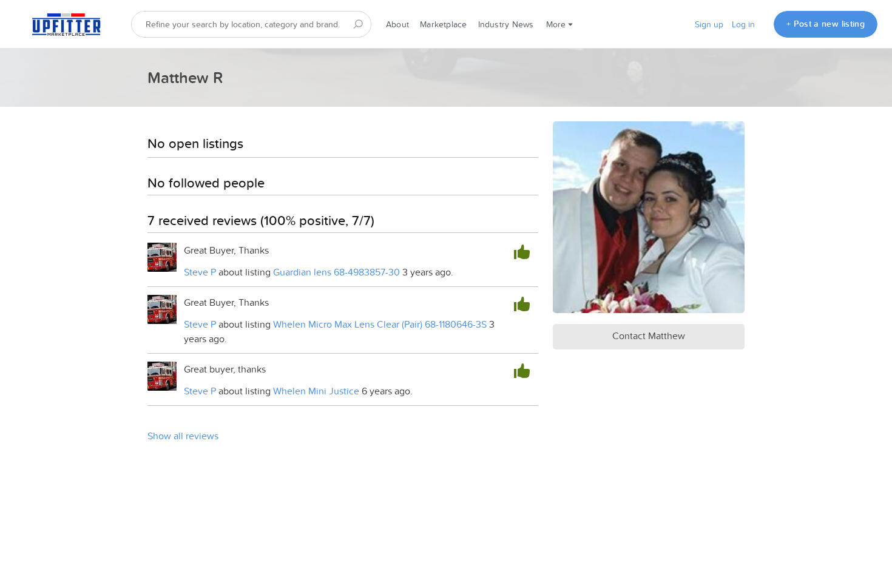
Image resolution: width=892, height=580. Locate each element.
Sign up (709, 24)
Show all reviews (182, 435)
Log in (743, 24)
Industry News (506, 24)
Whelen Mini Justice (316, 390)
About (397, 24)
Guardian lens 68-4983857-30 (336, 271)
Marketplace (443, 24)
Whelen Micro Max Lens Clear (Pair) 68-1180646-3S (380, 324)
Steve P (200, 271)
